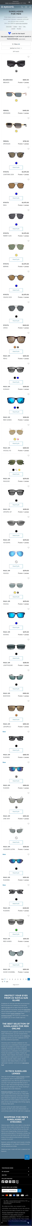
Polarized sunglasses (7, 1091)
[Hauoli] (16, 554)
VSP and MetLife (5, 1144)
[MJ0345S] (16, 738)
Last (7, 981)
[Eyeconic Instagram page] (10, 1182)
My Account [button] (5, 1171)
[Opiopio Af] (16, 493)
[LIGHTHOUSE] (16, 646)
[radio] (16, 71)
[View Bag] (30, 7)
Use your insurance (7, 36)
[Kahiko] (16, 615)
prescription (27, 1009)
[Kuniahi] (16, 370)
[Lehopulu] (16, 707)
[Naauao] (16, 462)
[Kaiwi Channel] (16, 953)
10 (2, 981)
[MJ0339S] (16, 861)
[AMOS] (16, 309)
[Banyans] (16, 677)
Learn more (22, 39)
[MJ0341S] (16, 769)
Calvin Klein (9, 26)
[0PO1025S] (16, 94)
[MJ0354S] (16, 891)
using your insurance (21, 23)
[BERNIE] (16, 247)
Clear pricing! (15, 1)
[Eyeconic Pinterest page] (13, 1182)
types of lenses (20, 1076)
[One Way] (16, 799)
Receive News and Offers (9, 1187)
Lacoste (13, 28)
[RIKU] (16, 186)
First (2, 979)
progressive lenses (6, 1015)
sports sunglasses (15, 1013)
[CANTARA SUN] (16, 155)
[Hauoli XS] (16, 431)
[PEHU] (16, 339)
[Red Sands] (16, 401)
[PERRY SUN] (16, 217)
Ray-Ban (19, 28)
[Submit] (19, 1190)
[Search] (22, 7)
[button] (26, 7)
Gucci (20, 26)
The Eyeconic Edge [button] (7, 1168)
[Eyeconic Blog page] (17, 1183)
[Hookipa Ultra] (16, 830)
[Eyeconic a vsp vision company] (11, 7)
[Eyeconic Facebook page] (3, 1182)
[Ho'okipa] (16, 523)
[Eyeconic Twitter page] (6, 1182)
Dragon (15, 26)
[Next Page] (4, 981)
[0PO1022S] (16, 124)
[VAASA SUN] (16, 278)
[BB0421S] (16, 63)
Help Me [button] (4, 1175)
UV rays (8, 1007)
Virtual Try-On (16, 167)
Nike (24, 26)
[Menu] (2, 7)
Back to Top (27, 1157)
